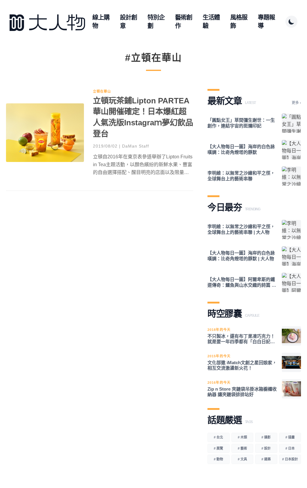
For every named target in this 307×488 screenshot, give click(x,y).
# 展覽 (218, 448)
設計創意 (128, 21)
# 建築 (266, 459)
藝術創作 (183, 21)
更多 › (296, 103)
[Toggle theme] (291, 22)
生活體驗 (211, 21)
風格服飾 (238, 21)
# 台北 (218, 437)
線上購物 (100, 21)
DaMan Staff (135, 146)
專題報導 (266, 21)
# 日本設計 (290, 459)
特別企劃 (156, 21)
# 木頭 (242, 437)
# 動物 (218, 459)
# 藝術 (242, 448)
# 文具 (242, 459)
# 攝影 (266, 437)
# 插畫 (290, 437)
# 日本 (290, 448)
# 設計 (266, 448)
